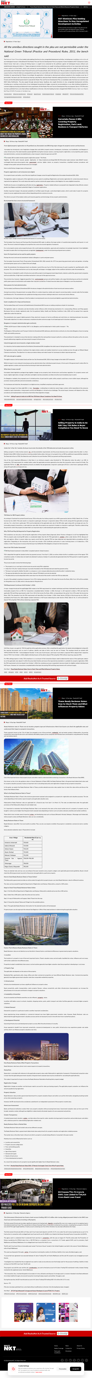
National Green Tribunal (13, 59)
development (39, 250)
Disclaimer (68, 1351)
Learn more (39, 1372)
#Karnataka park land (48, 399)
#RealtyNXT (65, 94)
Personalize (62, 1369)
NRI (18, 464)
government (33, 162)
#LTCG (25, 672)
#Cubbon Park (58, 399)
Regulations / (66, 15)
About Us (79, 1345)
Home (56, 1345)
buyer (14, 566)
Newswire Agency (82, 1189)
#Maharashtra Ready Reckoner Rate (12, 1168)
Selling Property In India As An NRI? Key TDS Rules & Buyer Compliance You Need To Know (36, 396)
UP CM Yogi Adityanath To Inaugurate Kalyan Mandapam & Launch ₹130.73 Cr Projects (35, 1290)
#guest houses (37, 94)
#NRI (5, 672)
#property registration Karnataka (24, 399)
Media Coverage (58, 1348)
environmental (39, 279)
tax (30, 452)
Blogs (7, 141)
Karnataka (36, 388)
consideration (33, 1267)
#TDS (16, 672)
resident (62, 537)
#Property (11, 672)
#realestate (58, 94)
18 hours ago (70, 116)
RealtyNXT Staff (79, 116)
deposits (50, 1223)
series (26, 1252)
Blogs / (64, 116)
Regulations (9, 41)
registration (39, 185)
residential (55, 732)
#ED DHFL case (56, 1293)
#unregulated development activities (12, 97)
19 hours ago (70, 419)
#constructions (8, 94)
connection (46, 1238)
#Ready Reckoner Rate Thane (42, 1168)
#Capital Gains (37, 672)
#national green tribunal (48, 94)
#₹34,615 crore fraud (9, 1293)
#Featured (29, 94)
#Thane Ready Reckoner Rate (58, 1168)
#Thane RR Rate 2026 (28, 1168)
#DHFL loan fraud (32, 1293)
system (25, 1118)
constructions (83, 59)
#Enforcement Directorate (45, 1293)
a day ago (69, 698)
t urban (32, 814)
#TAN (21, 672)
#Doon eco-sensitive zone (19, 94)
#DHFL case (65, 1293)
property (40, 997)
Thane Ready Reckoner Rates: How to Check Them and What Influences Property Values (35, 669)
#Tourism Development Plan (76, 94)
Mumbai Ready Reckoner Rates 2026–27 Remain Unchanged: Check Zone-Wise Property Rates (37, 1165)
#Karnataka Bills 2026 (9, 399)
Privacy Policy (81, 1348)
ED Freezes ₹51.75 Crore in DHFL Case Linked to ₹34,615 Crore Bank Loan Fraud (58, 7)
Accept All (76, 1369)
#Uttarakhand (26, 97)
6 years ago (73, 15)
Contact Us (68, 1348)
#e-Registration (37, 399)
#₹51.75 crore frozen (21, 1293)
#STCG (30, 672)
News (67, 1345)
